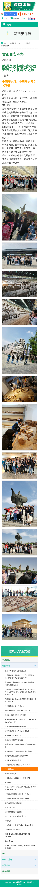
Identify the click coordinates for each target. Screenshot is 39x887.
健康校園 (6, 871)
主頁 (5, 18)
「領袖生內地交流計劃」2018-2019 (17, 778)
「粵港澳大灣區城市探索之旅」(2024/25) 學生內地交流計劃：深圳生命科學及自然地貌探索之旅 (20, 692)
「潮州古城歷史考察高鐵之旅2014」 (18, 798)
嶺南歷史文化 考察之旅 (13, 811)
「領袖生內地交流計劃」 (14, 829)
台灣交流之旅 (10, 807)
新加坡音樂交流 (10, 773)
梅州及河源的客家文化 (13, 760)
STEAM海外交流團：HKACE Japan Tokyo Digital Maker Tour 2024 (20, 720)
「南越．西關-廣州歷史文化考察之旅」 (19, 794)
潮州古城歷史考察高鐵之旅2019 (16, 755)
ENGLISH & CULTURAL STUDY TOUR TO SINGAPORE (17, 835)
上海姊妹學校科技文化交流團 (15, 726)
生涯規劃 (6, 865)
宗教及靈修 (7, 859)
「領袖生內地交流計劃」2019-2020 (17, 764)
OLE (3, 853)
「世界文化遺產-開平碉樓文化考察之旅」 (20, 825)
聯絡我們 (16, 18)
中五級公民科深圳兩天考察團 (15, 715)
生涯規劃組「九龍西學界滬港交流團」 (18, 751)
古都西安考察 (10, 769)
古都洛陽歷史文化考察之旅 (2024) (17, 731)
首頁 (5, 43)
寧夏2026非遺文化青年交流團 (15, 670)
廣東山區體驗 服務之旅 (13, 803)
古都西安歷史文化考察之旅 (14, 706)
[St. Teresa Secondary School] (19, 10)
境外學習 (27, 43)
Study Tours (9, 841)
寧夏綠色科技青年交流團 (14, 739)
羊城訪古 (8, 782)
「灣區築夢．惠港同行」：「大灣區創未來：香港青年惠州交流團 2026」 (19, 676)
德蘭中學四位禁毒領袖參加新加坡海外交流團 (20, 745)
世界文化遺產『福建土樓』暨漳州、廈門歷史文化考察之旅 (20, 788)
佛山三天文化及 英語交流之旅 (15, 816)
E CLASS (24, 18)
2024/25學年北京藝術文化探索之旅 (17, 710)
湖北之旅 (8, 820)
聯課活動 (6, 659)
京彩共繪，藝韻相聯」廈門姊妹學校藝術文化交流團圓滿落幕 (20, 683)
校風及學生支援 (15, 43)
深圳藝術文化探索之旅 (13, 735)
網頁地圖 (8, 882)
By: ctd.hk (19, 885)
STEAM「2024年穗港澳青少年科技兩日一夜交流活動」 (20, 846)
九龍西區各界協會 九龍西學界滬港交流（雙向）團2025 (20, 700)
